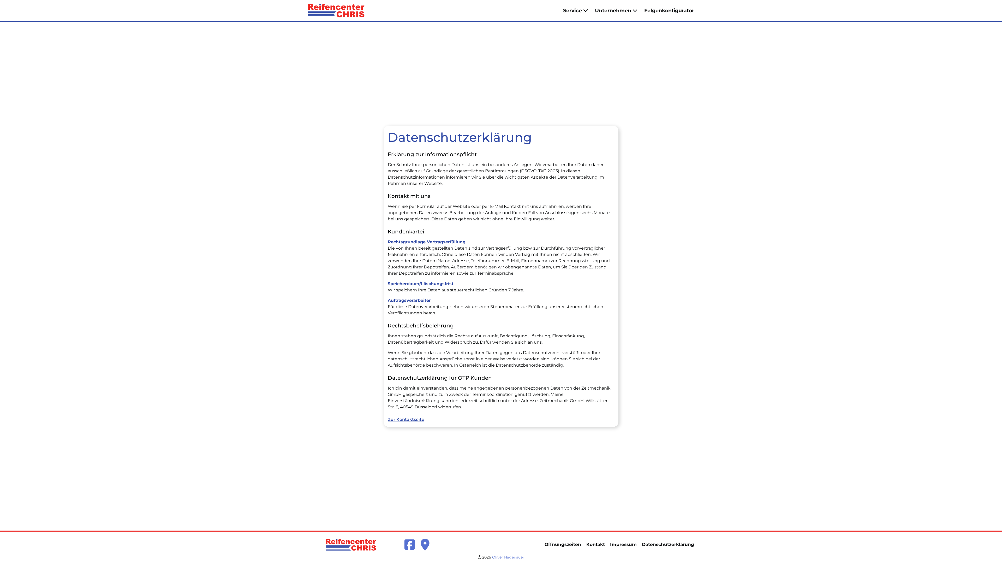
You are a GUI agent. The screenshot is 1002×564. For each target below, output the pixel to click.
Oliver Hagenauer (508, 557)
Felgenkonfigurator (669, 10)
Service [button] (572, 10)
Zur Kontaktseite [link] (406, 419)
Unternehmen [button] (613, 10)
